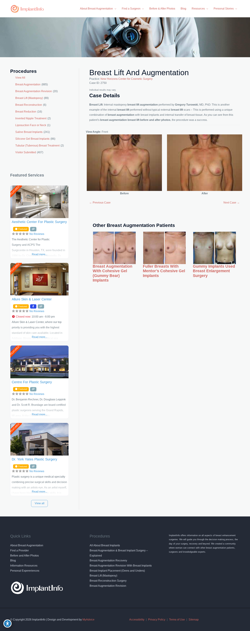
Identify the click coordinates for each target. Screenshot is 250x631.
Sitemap (194, 619)
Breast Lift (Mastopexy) (29, 98)
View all (39, 503)
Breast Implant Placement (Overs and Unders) (117, 570)
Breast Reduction (25, 111)
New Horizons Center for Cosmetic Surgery (127, 78)
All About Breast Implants (105, 545)
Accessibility (136, 619)
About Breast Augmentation (26, 545)
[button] (39, 316)
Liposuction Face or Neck (30, 125)
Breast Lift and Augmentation (139, 72)
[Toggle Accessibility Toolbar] (7, 623)
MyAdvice (88, 619)
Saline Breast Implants (29, 132)
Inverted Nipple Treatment (30, 118)
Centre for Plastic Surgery (32, 382)
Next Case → (231, 202)
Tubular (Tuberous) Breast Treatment (37, 145)
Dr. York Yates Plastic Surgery (34, 459)
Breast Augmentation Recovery (108, 560)
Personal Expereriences (24, 570)
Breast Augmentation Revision (33, 91)
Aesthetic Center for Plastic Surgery (39, 222)
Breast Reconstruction (28, 104)
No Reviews (36, 234)
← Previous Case (100, 202)
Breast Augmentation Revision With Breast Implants (121, 565)
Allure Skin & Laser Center (32, 299)
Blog (13, 560)
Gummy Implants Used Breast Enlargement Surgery (214, 271)
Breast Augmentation (27, 84)
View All (20, 77)
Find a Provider (19, 550)
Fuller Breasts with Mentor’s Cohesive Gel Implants (164, 271)
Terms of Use (177, 619)
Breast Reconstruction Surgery (108, 580)
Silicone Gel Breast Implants (32, 138)
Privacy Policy (156, 619)
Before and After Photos (24, 555)
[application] (114, 8)
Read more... (39, 254)
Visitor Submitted (25, 152)
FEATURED (15, 190)
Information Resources (23, 565)
